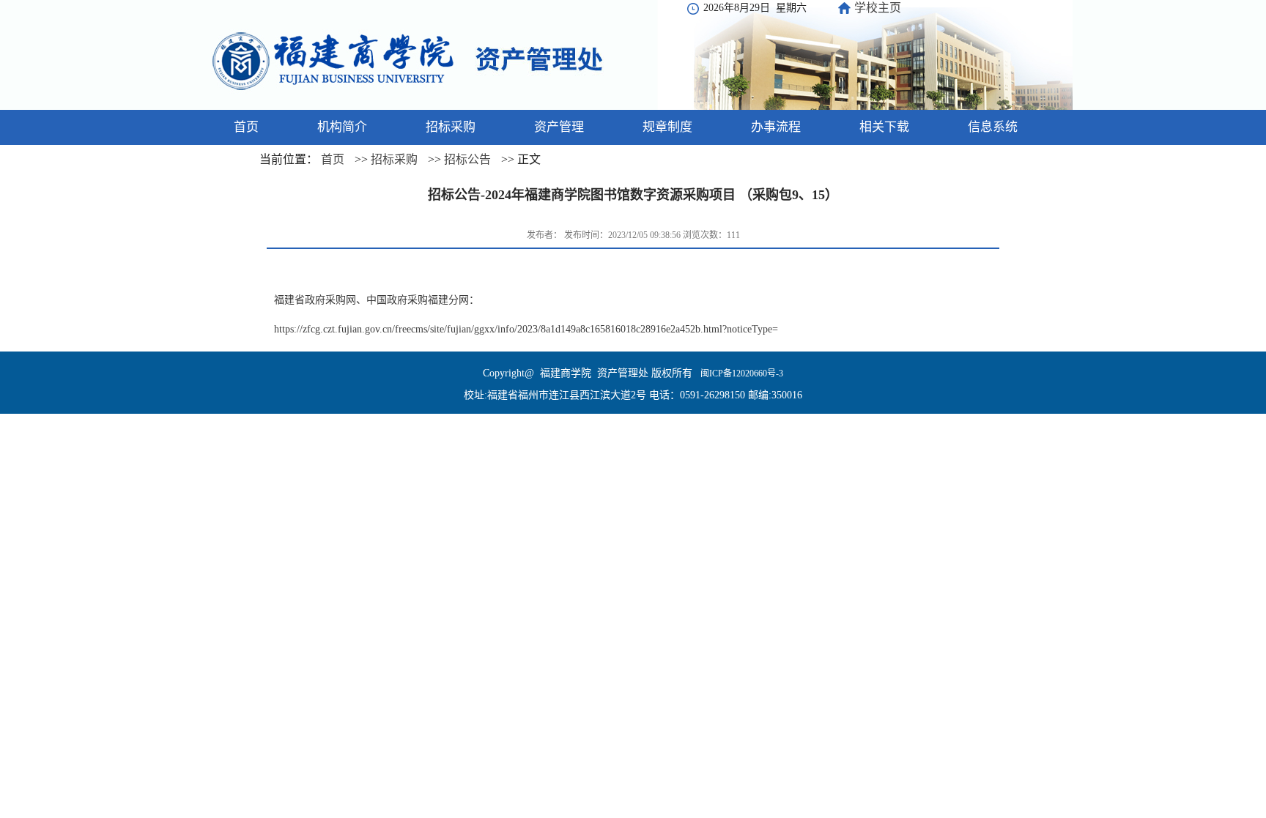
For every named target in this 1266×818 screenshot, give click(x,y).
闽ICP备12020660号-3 (740, 373)
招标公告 (467, 159)
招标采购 (394, 159)
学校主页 (877, 7)
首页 (332, 159)
